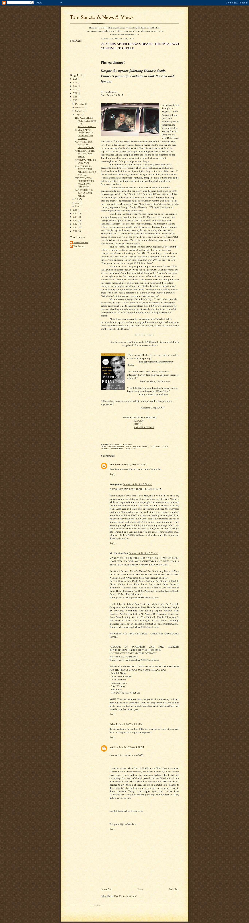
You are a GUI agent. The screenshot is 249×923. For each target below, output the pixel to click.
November (80, 107)
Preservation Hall (80, 242)
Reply (113, 474)
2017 (75, 100)
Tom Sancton (79, 246)
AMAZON (139, 420)
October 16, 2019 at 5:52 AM (143, 553)
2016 (75, 209)
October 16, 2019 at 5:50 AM (137, 484)
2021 (75, 89)
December (79, 103)
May (77, 206)
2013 (75, 220)
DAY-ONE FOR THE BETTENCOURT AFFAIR (84, 193)
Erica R (114, 724)
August (78, 114)
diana (128, 446)
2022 (75, 86)
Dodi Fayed (155, 446)
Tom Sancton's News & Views (102, 16)
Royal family (131, 448)
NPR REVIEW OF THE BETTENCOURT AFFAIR (85, 153)
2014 (75, 216)
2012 (75, 223)
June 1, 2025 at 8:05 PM (131, 724)
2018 (75, 96)
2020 (75, 93)
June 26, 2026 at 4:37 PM (131, 747)
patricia (114, 747)
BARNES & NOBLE (144, 427)
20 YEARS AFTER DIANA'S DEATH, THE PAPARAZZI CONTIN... (84, 134)
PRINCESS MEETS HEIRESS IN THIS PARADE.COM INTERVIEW (84, 182)
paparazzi (105, 448)
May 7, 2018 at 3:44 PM (136, 464)
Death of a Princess (116, 446)
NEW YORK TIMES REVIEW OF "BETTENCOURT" (84, 144)
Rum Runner (116, 464)
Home (140, 889)
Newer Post (106, 889)
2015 (75, 213)
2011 (75, 227)
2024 (75, 82)
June (77, 202)
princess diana (117, 448)
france (165, 446)
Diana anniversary (140, 446)
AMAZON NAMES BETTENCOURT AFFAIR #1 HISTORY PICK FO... (85, 170)
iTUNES (138, 424)
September (80, 110)
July (77, 199)
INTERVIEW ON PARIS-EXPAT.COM (85, 161)
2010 (75, 231)
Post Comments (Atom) (125, 896)
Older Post (174, 889)
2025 (75, 78)
